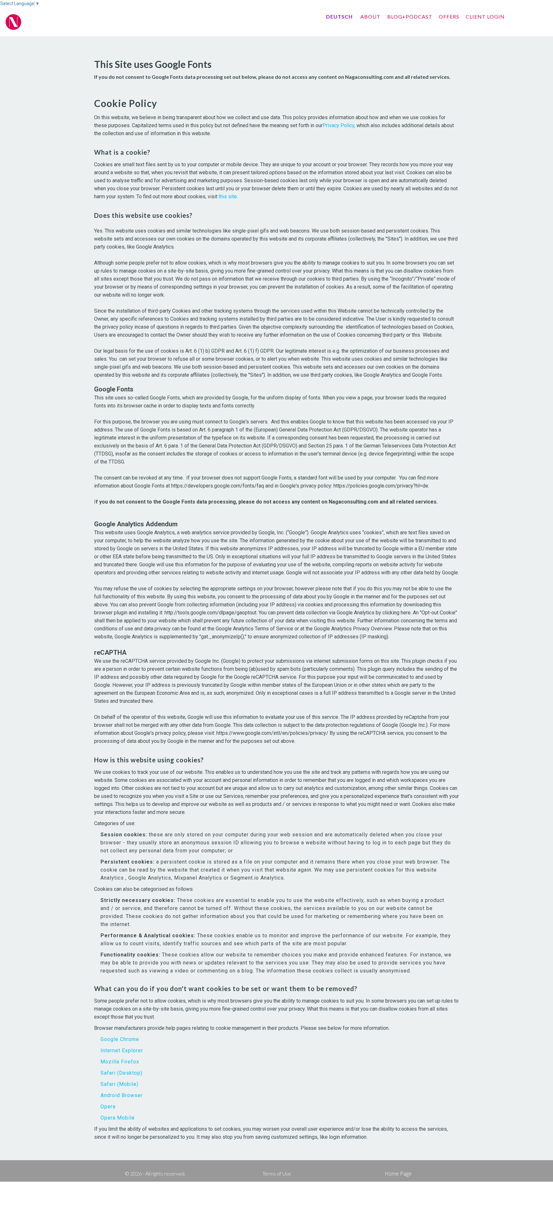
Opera (108, 1106)
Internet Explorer (121, 1050)
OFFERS (449, 16)
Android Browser (121, 1095)
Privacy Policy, (339, 125)
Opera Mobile (117, 1118)
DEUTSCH (339, 16)
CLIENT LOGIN (485, 16)
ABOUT (370, 16)
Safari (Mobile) (119, 1084)
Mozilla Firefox (119, 1062)
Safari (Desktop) (121, 1073)
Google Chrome (119, 1039)
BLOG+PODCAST (409, 16)
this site (228, 196)
